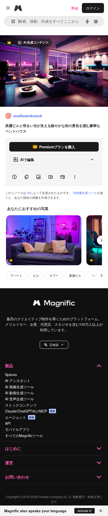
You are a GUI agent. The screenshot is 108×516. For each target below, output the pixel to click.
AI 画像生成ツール (19, 386)
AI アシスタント (17, 380)
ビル (36, 275)
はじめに (13, 448)
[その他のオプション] (75, 177)
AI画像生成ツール (85, 192)
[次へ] (101, 240)
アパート (16, 275)
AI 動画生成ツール (19, 392)
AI (28, 192)
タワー (54, 275)
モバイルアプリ (17, 429)
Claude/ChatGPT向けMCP (30, 411)
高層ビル (75, 275)
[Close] (101, 511)
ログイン (93, 8)
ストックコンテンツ (21, 405)
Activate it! (84, 510)
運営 (9, 463)
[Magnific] (54, 304)
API (8, 423)
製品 (9, 365)
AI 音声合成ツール (19, 398)
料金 (74, 8)
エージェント (19, 417)
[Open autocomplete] (11, 21)
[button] (54, 345)
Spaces (11, 374)
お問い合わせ (17, 477)
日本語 (54, 344)
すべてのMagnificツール (24, 435)
